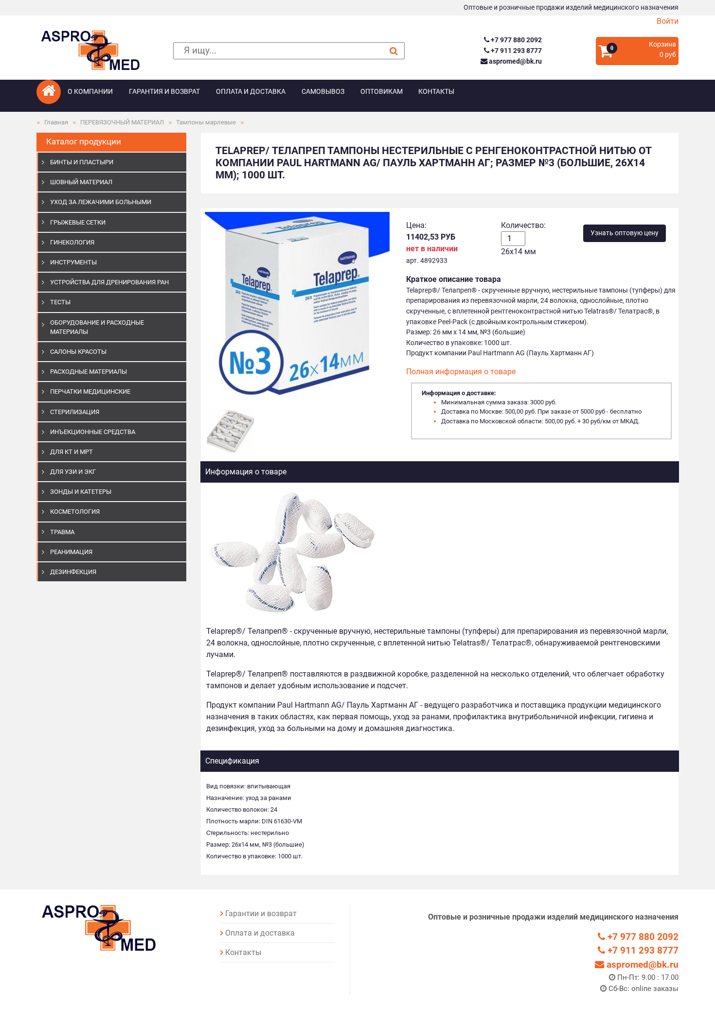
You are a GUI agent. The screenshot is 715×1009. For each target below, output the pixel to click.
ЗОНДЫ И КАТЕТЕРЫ (80, 491)
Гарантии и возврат (261, 913)
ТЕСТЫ (60, 302)
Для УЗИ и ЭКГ (73, 471)
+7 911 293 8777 (515, 51)
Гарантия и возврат (164, 91)
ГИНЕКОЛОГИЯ (72, 242)
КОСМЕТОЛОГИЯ (75, 511)
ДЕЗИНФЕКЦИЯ (73, 571)
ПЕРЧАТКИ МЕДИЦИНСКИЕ (90, 391)
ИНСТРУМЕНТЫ (73, 262)
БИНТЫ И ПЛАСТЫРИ (81, 162)
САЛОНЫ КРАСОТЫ (78, 351)
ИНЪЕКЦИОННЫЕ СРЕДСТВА (92, 431)
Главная (56, 122)
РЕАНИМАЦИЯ (71, 552)
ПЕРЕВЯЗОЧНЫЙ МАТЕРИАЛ (122, 122)
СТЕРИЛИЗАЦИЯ (74, 412)
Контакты (436, 91)
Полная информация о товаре (461, 371)
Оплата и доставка (251, 91)
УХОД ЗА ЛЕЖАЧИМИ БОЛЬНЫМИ (100, 202)
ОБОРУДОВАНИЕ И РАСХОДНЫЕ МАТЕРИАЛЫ (97, 327)
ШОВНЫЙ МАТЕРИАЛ (81, 182)
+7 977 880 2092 (515, 40)
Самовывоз (323, 91)
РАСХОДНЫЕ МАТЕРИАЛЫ (88, 371)
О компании (90, 91)
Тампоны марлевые (206, 122)
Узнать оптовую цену (624, 233)
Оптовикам (381, 91)
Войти (668, 21)
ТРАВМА (62, 532)
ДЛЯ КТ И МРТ (71, 451)
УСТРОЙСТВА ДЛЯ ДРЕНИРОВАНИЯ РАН (109, 282)
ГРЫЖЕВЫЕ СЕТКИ (78, 222)
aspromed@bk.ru (514, 61)
